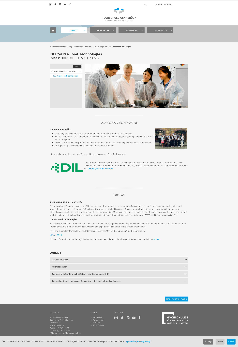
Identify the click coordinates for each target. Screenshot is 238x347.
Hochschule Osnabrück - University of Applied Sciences (119, 14)
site (157, 239)
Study (74, 30)
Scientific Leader (59, 266)
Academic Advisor (59, 259)
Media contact (98, 325)
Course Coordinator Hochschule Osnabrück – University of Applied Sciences (86, 281)
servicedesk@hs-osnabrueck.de (67, 333)
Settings (208, 341)
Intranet (168, 4)
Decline (220, 341)
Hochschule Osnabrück (58, 47)
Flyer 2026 (56, 235)
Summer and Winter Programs (96, 47)
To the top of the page (175, 299)
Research (103, 30)
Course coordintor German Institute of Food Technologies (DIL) (80, 274)
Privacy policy (143, 341)
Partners (131, 30)
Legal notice (130, 341)
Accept (231, 341)
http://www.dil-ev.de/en (101, 168)
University (160, 30)
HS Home (96, 322)
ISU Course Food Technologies (120, 47)
